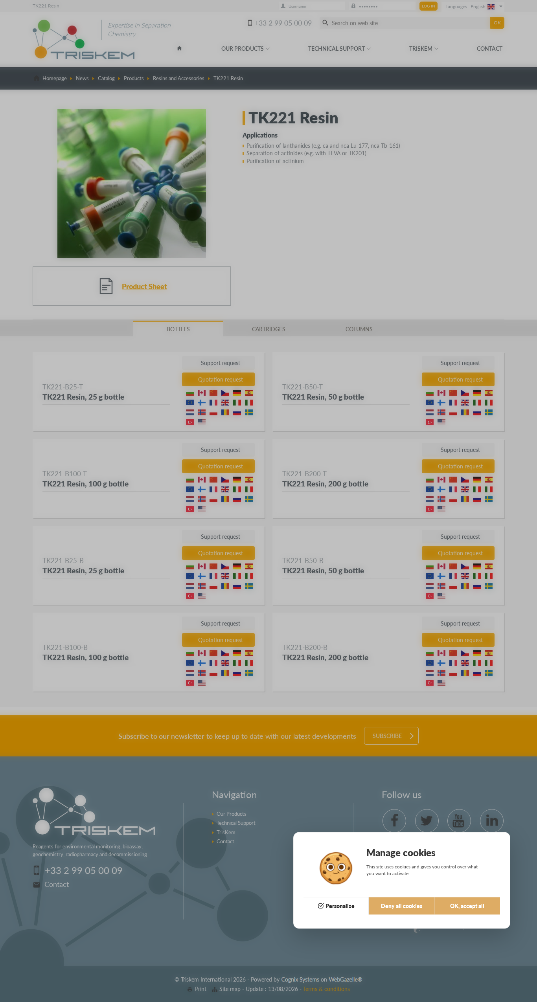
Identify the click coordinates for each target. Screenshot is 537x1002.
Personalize (340, 906)
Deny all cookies (401, 906)
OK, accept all (467, 906)
